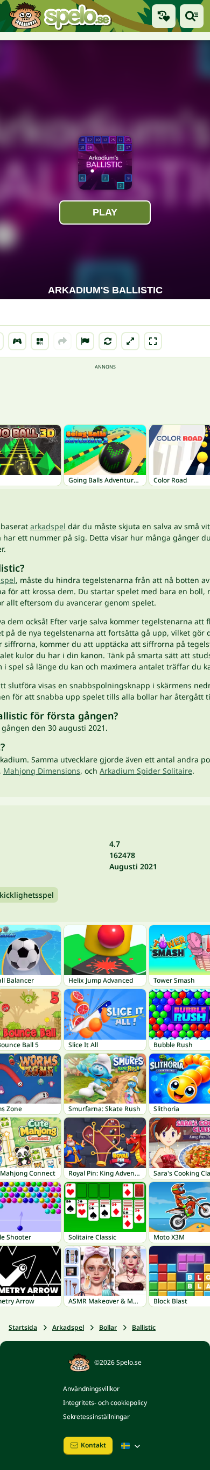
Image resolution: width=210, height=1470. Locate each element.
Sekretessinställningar (96, 1416)
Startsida (23, 1327)
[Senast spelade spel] (164, 16)
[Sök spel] (192, 16)
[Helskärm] (153, 341)
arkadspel (48, 526)
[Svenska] (132, 1446)
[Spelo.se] (60, 16)
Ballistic (144, 1327)
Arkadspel (68, 1327)
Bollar (108, 1327)
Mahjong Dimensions (41, 771)
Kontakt (93, 1445)
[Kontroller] (17, 341)
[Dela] (62, 341)
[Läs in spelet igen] (108, 341)
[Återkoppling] (85, 341)
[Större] (130, 341)
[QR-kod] (40, 341)
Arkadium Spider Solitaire (146, 771)
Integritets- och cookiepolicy (105, 1402)
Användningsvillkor (91, 1388)
